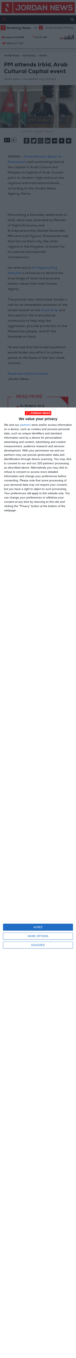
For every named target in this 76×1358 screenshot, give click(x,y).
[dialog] (38, 882)
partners (25, 424)
